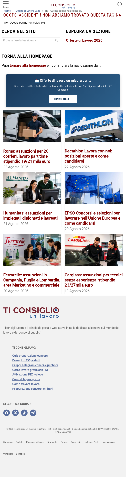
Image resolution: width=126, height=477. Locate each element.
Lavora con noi (108, 442)
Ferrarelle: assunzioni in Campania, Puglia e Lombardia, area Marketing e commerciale (31, 280)
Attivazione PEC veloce (27, 374)
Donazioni (20, 454)
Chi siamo (7, 442)
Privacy (64, 442)
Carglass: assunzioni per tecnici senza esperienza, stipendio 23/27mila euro (94, 280)
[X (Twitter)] (15, 413)
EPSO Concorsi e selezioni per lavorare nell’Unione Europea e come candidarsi (92, 218)
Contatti (19, 442)
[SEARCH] (120, 4)
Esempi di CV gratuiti (26, 360)
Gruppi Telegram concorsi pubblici (35, 365)
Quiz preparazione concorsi (30, 355)
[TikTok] (24, 413)
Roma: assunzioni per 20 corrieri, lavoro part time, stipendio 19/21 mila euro (26, 156)
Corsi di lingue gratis (26, 379)
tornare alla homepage (28, 65)
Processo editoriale (35, 442)
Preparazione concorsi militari (32, 388)
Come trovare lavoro (26, 384)
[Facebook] (6, 413)
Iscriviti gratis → (63, 98)
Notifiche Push (91, 442)
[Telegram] (33, 413)
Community (76, 442)
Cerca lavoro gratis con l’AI (30, 370)
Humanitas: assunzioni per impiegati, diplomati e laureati (30, 216)
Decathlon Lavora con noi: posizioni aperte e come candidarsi (88, 156)
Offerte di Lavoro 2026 (84, 40)
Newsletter (52, 442)
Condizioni (8, 454)
